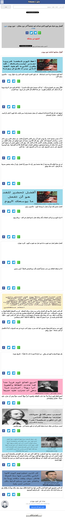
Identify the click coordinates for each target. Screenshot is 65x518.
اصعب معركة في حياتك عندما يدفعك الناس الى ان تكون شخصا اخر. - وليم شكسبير (37, 426)
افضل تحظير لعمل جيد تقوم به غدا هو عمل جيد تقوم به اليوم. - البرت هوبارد (40, 243)
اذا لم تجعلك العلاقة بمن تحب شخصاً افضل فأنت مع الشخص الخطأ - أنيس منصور (38, 269)
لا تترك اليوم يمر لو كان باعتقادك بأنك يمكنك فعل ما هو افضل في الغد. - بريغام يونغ (37, 217)
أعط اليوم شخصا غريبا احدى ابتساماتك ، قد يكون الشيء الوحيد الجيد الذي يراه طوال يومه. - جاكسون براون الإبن (32, 75)
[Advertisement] (32, 17)
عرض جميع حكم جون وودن (37, 507)
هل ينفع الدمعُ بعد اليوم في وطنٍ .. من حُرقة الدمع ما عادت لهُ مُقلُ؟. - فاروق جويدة (37, 354)
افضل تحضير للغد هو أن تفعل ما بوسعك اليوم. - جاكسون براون (43, 207)
